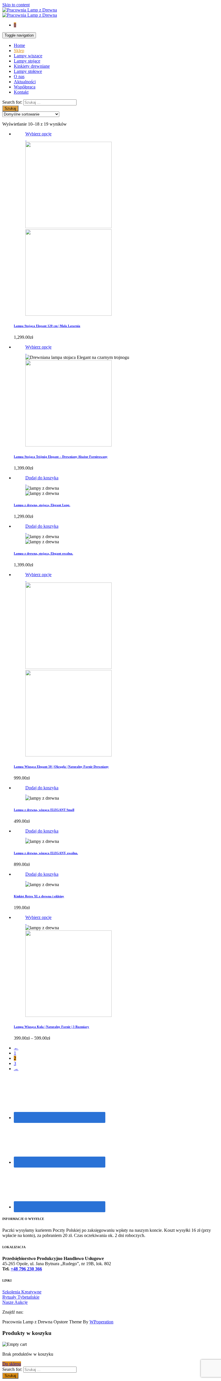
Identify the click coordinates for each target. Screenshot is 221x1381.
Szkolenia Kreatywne (21, 1291)
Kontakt (21, 92)
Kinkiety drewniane (32, 66)
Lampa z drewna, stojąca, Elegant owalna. (43, 553)
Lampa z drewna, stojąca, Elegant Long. (42, 505)
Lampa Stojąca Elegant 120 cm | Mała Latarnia (47, 326)
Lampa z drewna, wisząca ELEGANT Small (44, 809)
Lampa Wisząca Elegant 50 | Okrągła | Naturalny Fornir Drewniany (61, 766)
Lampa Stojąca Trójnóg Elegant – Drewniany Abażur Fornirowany (61, 456)
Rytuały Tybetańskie (20, 1297)
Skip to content (16, 4)
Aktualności (25, 81)
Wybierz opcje (38, 133)
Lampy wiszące (28, 55)
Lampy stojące (27, 60)
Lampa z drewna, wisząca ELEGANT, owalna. (46, 853)
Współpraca (24, 86)
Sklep (19, 50)
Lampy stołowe (28, 71)
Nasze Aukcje (15, 1302)
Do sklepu (11, 1363)
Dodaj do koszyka (41, 477)
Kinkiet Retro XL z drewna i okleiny (39, 896)
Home (19, 45)
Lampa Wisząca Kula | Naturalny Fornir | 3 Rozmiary (51, 1026)
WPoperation (101, 1321)
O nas (19, 76)
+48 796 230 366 (26, 1268)
